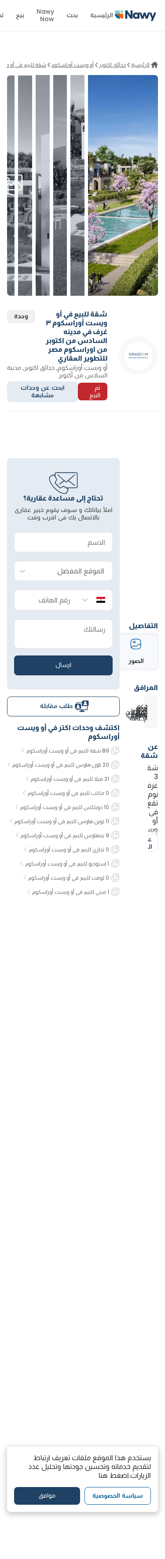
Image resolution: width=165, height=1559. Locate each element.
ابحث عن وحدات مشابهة (43, 391)
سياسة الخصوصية (117, 1495)
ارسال (63, 664)
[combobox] (72, 571)
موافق (47, 1495)
